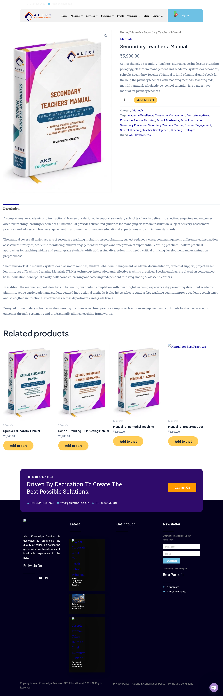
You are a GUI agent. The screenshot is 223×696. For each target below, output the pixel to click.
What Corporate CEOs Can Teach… (77, 581)
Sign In (185, 15)
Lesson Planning (144, 120)
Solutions (106, 15)
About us (75, 15)
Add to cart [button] (18, 445)
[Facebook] (23, 577)
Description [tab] (11, 208)
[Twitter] (28, 577)
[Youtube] (39, 577)
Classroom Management (170, 115)
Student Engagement (198, 125)
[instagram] (45, 577)
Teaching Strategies (183, 130)
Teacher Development (156, 130)
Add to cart (145, 100)
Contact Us (158, 15)
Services (90, 15)
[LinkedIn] (34, 577)
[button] (76, 15)
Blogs (146, 15)
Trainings (132, 15)
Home (64, 15)
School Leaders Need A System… (78, 606)
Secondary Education (133, 125)
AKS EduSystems (140, 135)
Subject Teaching (130, 130)
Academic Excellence (140, 115)
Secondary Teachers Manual (165, 125)
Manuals (135, 32)
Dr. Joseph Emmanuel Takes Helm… (78, 664)
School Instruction (192, 120)
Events (120, 15)
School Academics (168, 120)
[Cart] (175, 14)
